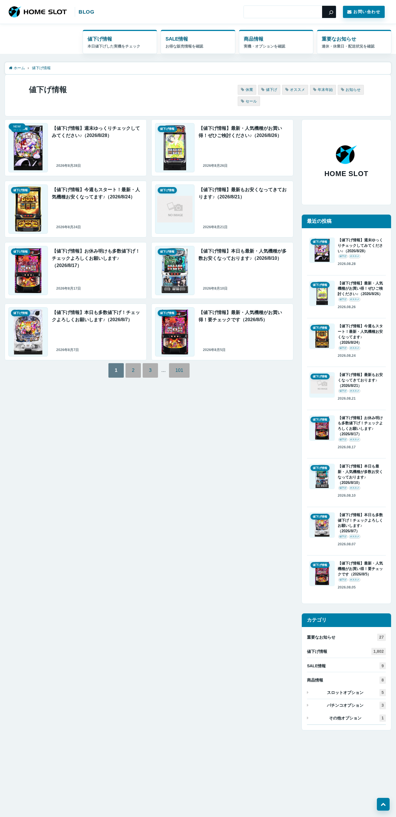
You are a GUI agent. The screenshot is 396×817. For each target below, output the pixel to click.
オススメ (297, 89)
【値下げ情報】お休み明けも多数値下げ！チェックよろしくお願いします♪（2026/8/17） (96, 258)
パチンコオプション (355, 705)
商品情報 (254, 39)
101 (179, 370)
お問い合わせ (366, 11)
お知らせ (353, 89)
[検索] (329, 12)
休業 (249, 89)
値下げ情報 (100, 39)
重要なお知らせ (339, 39)
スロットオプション (355, 692)
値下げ (271, 89)
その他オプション (356, 718)
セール (251, 101)
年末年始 (325, 89)
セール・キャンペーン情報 (198, 42)
